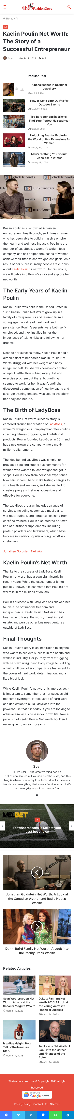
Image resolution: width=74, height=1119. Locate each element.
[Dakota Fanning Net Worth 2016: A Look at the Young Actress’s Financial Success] (55, 985)
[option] (37, 826)
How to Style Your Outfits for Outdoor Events (49, 102)
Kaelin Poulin (21, 269)
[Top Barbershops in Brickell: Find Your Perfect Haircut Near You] (14, 121)
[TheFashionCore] (37, 7)
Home (9, 18)
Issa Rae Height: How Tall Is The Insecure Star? (17, 1047)
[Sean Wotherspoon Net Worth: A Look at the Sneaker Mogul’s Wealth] (19, 985)
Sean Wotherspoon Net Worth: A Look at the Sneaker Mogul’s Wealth (19, 1002)
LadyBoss (55, 424)
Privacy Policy (22, 1104)
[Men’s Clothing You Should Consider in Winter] (14, 159)
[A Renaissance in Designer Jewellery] (14, 89)
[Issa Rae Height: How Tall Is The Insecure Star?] (19, 1029)
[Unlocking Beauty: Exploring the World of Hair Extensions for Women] (14, 140)
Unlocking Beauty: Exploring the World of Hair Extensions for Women (49, 139)
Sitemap (55, 1104)
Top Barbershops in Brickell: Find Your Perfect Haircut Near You (49, 120)
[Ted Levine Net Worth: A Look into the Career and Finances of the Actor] (55, 1031)
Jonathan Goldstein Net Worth (24, 551)
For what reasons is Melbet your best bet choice (37, 829)
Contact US (40, 1104)
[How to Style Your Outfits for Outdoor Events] (14, 105)
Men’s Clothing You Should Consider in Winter (49, 156)
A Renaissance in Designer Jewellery (49, 86)
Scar (10, 58)
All (17, 18)
